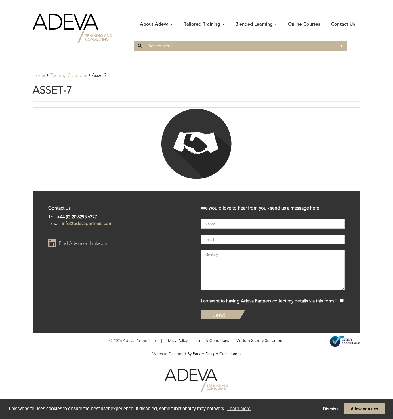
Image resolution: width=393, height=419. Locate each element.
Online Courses (304, 24)
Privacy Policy (176, 340)
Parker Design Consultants (217, 353)
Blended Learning (254, 24)
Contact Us (343, 24)
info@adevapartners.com (87, 223)
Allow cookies (364, 408)
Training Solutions (68, 75)
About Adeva (155, 24)
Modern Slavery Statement (260, 340)
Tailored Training (203, 24)
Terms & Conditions (211, 340)
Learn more (239, 408)
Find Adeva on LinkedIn (83, 243)
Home (39, 75)
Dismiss (331, 408)
